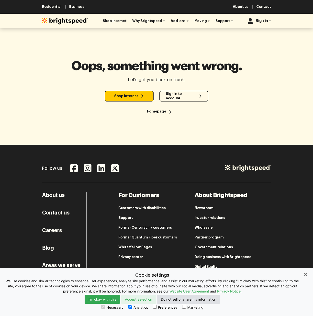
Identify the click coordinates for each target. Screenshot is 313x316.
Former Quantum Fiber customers (147, 237)
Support (125, 217)
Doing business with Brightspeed (223, 257)
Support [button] (222, 21)
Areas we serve (61, 265)
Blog (48, 248)
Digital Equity (206, 266)
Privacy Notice (229, 291)
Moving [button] (200, 21)
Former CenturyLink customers (145, 227)
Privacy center (130, 257)
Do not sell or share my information (188, 299)
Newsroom (204, 208)
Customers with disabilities (142, 208)
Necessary (114, 307)
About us (53, 195)
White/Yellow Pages (135, 247)
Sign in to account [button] (174, 96)
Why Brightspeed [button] (147, 21)
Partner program (209, 237)
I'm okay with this (102, 299)
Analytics (141, 307)
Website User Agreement (189, 291)
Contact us (56, 212)
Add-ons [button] (178, 21)
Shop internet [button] (126, 96)
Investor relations (210, 217)
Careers (52, 230)
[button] (115, 21)
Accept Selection (138, 299)
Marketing (195, 307)
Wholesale (203, 227)
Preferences (167, 307)
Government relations (214, 247)
